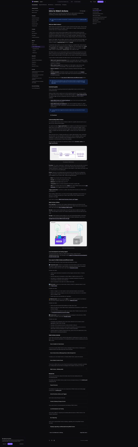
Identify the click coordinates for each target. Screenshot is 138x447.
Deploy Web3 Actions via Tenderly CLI (59, 103)
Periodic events (67, 316)
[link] (68, 115)
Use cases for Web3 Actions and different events (98, 19)
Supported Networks (43, 4)
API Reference (50, 4)
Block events (54, 285)
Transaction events (74, 267)
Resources (95, 23)
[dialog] (13, 441)
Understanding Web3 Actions (98, 13)
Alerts (68, 185)
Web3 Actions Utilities (96, 15)
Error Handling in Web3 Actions (65, 207)
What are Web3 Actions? (97, 10)
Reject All (4, 443)
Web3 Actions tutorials (97, 21)
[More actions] (87, 11)
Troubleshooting (58, 4)
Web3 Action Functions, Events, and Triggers (68, 199)
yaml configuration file (82, 94)
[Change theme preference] (105, 2)
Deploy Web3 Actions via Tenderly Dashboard (60, 100)
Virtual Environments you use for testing (60, 312)
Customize (21, 443)
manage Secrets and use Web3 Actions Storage (59, 218)
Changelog (64, 4)
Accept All (10, 443)
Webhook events (73, 300)
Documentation (35, 4)
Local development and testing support (100, 17)
